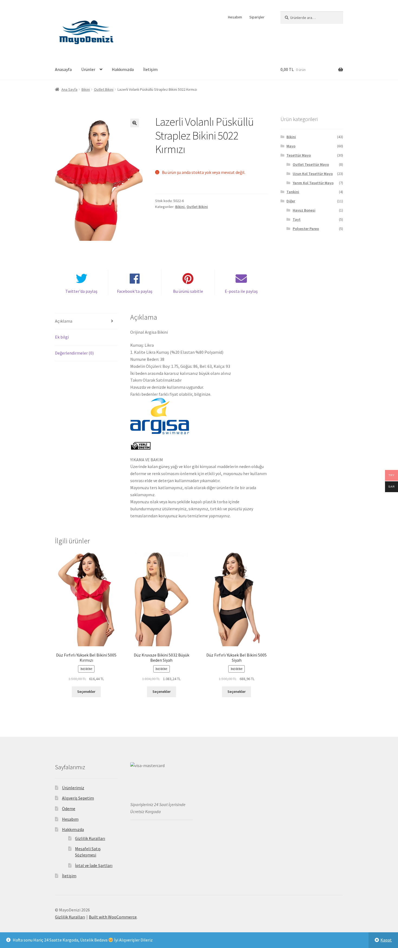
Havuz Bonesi (304, 210)
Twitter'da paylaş (81, 291)
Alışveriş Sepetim (78, 798)
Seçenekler (86, 691)
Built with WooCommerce (113, 917)
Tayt (297, 219)
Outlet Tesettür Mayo (311, 164)
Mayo (290, 146)
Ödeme (68, 808)
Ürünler (88, 69)
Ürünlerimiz (73, 787)
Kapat (386, 940)
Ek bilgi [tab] (62, 337)
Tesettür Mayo (298, 155)
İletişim (150, 69)
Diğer (290, 201)
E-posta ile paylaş (241, 291)
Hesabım (235, 17)
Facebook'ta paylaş (134, 291)
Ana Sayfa (69, 89)
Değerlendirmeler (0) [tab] (74, 353)
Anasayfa (63, 69)
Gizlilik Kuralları (90, 838)
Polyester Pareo (306, 228)
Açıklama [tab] (63, 321)
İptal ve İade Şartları (93, 865)
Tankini (292, 191)
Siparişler (257, 17)
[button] (134, 123)
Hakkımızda (123, 69)
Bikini (85, 89)
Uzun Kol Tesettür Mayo (313, 173)
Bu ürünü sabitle (188, 291)
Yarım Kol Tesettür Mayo (313, 182)
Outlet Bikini (103, 89)
